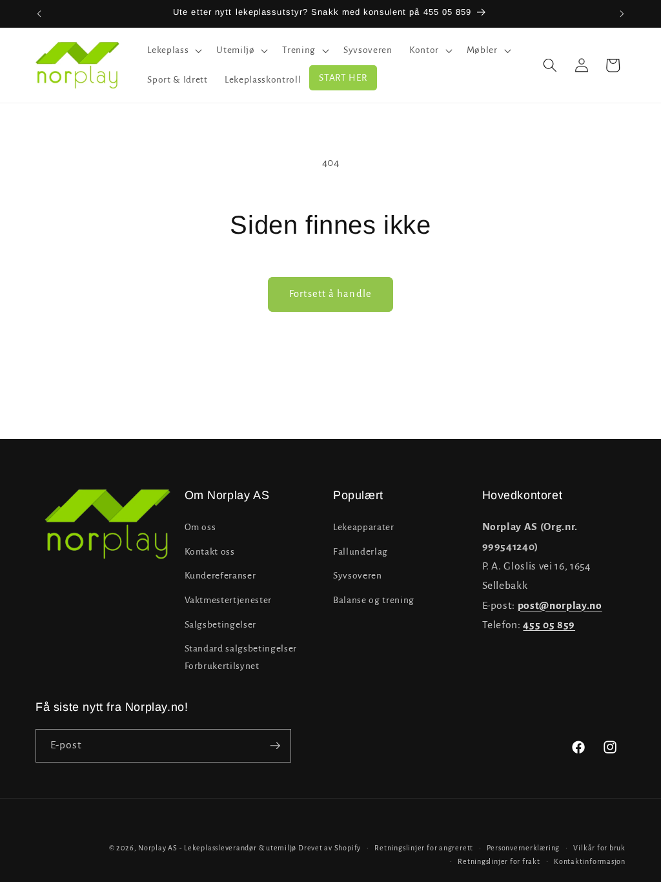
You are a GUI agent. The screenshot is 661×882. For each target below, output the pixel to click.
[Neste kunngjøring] (622, 13)
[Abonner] (274, 746)
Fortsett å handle (330, 294)
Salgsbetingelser (221, 625)
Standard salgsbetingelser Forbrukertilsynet (241, 657)
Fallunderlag (360, 552)
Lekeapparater (363, 527)
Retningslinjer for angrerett (423, 848)
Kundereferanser (220, 575)
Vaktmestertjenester (228, 600)
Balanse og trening (373, 600)
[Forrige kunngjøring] (39, 13)
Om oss (200, 527)
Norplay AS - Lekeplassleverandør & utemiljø (217, 848)
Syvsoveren (357, 575)
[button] (173, 50)
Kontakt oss (210, 552)
